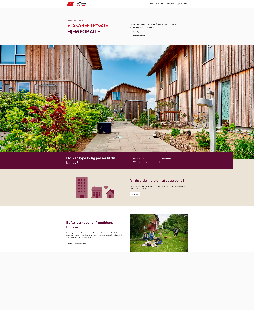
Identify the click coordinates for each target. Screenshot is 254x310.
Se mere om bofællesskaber (77, 243)
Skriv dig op (137, 32)
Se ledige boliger (139, 35)
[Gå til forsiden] (76, 3)
